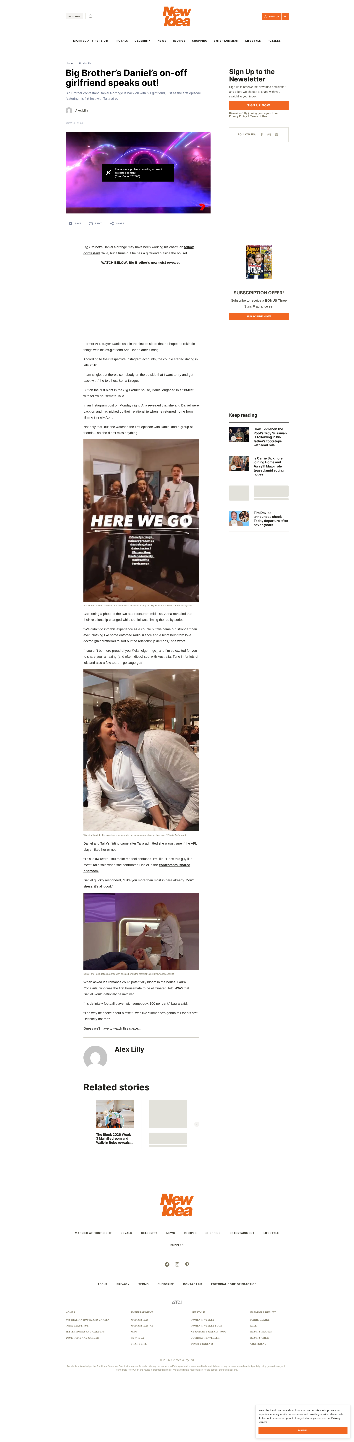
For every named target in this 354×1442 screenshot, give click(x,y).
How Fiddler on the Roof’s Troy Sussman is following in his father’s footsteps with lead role (270, 437)
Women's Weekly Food (206, 1325)
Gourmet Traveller (205, 1338)
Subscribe (166, 1284)
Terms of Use (258, 116)
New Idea (137, 1338)
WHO (178, 988)
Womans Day (140, 1320)
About (103, 1284)
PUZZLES (274, 40)
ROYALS (122, 40)
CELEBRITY (143, 40)
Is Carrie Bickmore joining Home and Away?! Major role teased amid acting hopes (269, 466)
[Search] (91, 16)
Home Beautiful (77, 1325)
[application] (138, 172)
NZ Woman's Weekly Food (209, 1331)
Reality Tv (85, 63)
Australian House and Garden (88, 1320)
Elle (253, 1325)
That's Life (139, 1344)
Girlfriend (258, 1344)
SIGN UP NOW (258, 105)
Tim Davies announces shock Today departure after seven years (271, 519)
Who (134, 1331)
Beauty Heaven (261, 1331)
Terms (143, 1284)
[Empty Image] (239, 493)
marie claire (260, 1320)
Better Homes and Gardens (85, 1331)
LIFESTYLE (253, 40)
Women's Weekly (202, 1320)
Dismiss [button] (303, 1430)
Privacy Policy (238, 116)
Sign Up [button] (274, 16)
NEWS (162, 40)
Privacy (123, 1284)
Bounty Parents (202, 1344)
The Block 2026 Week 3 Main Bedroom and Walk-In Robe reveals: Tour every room (113, 1139)
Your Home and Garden (82, 1338)
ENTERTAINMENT (226, 40)
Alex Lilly (81, 110)
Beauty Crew (259, 1338)
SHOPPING (199, 40)
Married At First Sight (91, 40)
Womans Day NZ (142, 1325)
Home (69, 63)
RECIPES (179, 40)
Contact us (192, 1284)
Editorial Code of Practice (233, 1284)
